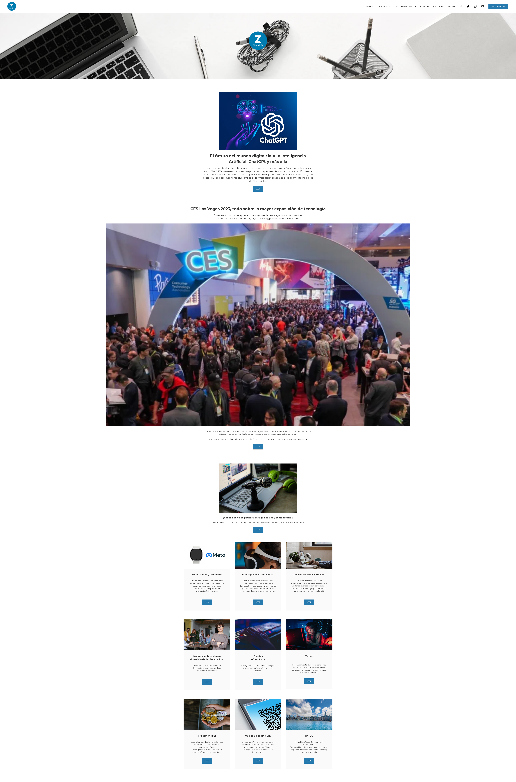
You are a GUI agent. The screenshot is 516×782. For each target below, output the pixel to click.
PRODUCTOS (385, 6)
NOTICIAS (424, 6)
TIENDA (451, 6)
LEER (258, 189)
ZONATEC (370, 6)
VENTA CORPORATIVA (406, 6)
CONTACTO (438, 6)
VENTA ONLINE (498, 6)
